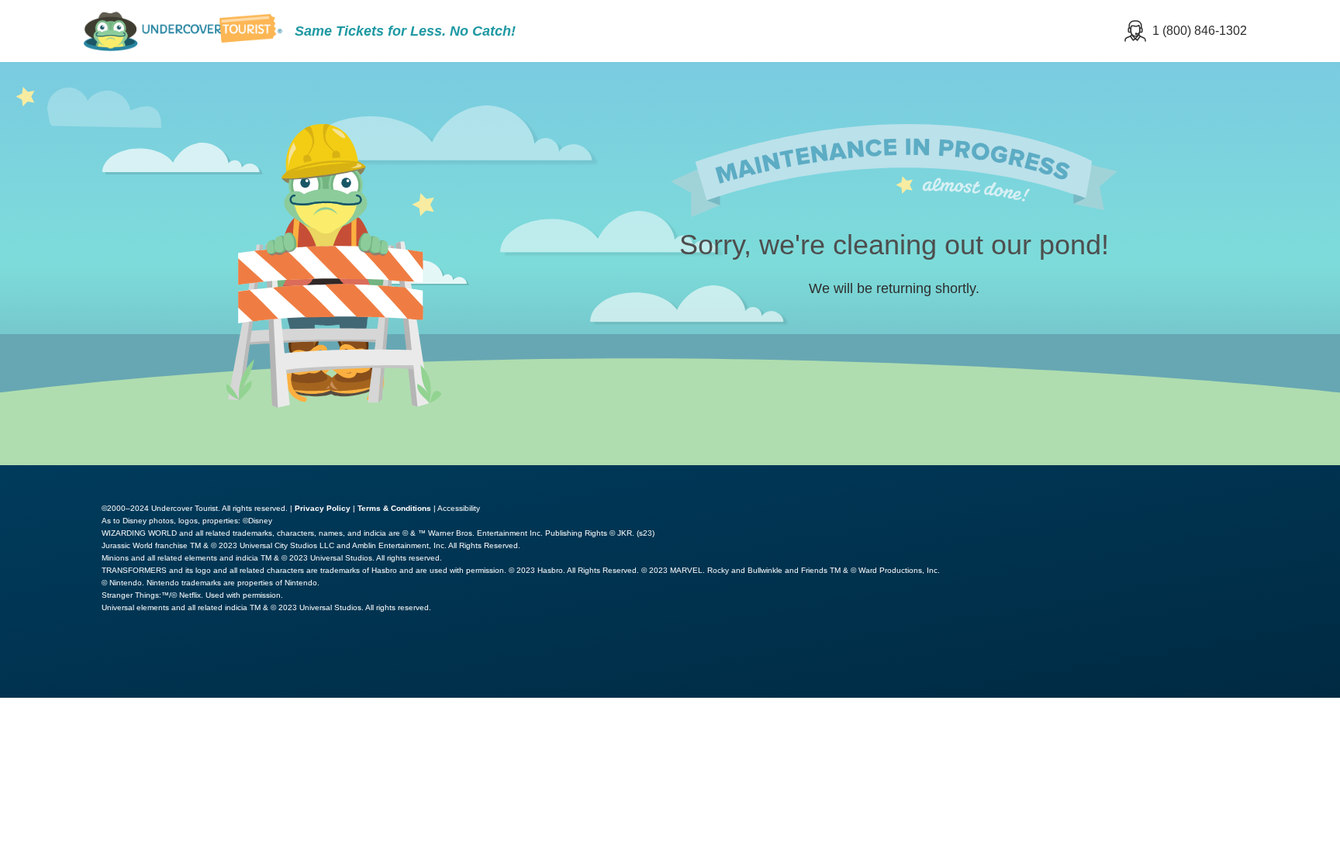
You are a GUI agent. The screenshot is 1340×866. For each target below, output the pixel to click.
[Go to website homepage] (183, 31)
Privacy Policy (323, 508)
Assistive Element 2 (1262, 476)
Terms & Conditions (394, 508)
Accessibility (458, 508)
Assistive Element (1113, 476)
